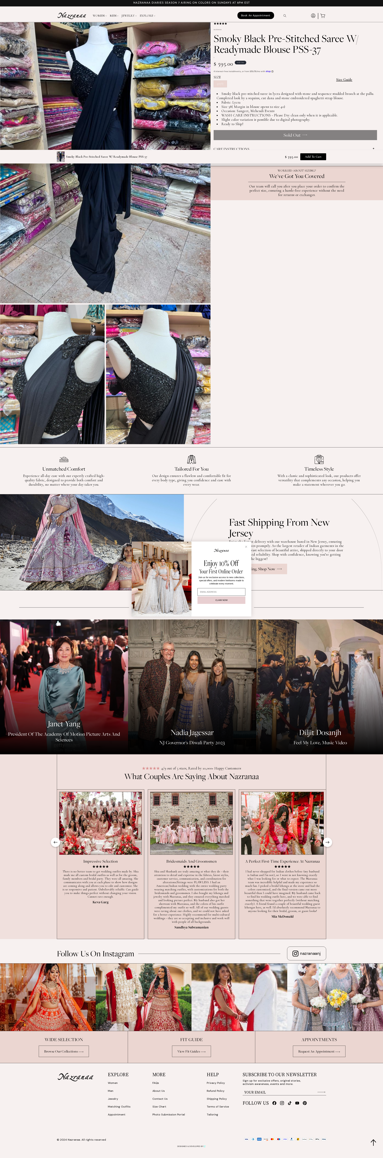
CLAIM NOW (221, 600)
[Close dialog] (246, 547)
